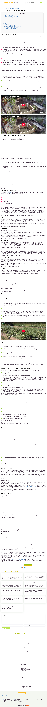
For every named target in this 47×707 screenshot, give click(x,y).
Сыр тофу (23, 647)
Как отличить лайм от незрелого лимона (25, 652)
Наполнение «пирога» (8, 30)
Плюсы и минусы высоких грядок (10, 28)
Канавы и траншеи (8, 21)
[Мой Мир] (24, 567)
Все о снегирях (24, 664)
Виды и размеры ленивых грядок (9, 17)
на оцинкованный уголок (31, 486)
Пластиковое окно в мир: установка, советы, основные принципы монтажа (10, 599)
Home (3, 8)
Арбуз (22, 636)
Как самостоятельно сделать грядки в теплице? (11, 590)
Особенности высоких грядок (8, 15)
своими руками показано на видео (29, 93)
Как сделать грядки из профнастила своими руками (35, 574)
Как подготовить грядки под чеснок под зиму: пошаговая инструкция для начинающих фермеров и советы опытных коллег (12, 607)
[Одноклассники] (22, 567)
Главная (2, 695)
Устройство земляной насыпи (10, 25)
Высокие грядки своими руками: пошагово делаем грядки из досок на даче (11, 575)
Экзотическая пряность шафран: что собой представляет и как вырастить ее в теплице (25, 658)
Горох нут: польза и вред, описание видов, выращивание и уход (25, 642)
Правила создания (8, 24)
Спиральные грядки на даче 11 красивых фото (11, 16)
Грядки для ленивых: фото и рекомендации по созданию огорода (11, 583)
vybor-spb (8, 2)
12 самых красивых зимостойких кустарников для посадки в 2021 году (26, 669)
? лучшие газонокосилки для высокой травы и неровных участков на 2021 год (33, 591)
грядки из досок (19, 526)
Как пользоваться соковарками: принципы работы (34, 598)
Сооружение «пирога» (6, 29)
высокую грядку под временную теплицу (18, 559)
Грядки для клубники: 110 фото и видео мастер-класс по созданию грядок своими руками (34, 583)
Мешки (6, 20)
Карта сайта (5, 695)
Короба (6, 18)
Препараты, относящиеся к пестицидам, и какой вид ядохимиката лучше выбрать (26, 676)
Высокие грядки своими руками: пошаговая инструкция (12, 26)
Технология (5, 23)
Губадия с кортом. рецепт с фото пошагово (26, 687)
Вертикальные (7, 22)
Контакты (9, 695)
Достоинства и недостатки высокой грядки (10, 27)
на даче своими (8, 192)
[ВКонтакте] (21, 567)
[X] (25, 567)
